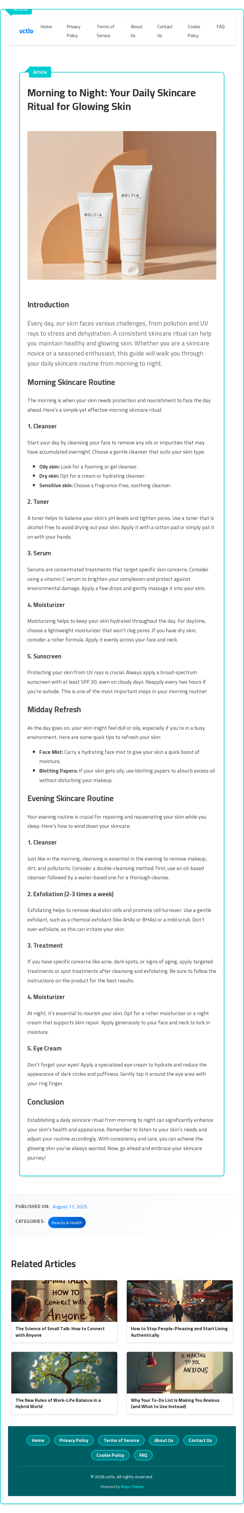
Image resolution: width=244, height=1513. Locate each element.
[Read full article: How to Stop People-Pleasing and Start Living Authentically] (180, 1301)
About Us (137, 31)
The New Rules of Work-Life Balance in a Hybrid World (58, 1403)
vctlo (26, 31)
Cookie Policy (194, 31)
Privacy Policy (73, 31)
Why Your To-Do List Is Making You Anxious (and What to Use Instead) (175, 1403)
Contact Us (165, 31)
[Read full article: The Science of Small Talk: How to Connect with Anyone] (64, 1301)
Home (46, 26)
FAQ (221, 26)
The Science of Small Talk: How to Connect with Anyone (60, 1331)
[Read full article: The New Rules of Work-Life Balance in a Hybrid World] (64, 1373)
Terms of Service (106, 31)
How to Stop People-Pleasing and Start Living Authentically (179, 1331)
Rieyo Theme (132, 1486)
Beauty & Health (67, 1222)
